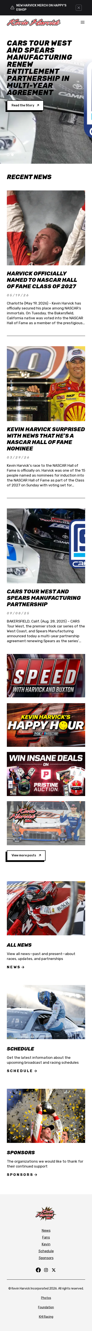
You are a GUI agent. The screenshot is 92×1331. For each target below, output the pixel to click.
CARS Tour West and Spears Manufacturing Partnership (44, 598)
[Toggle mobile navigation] (82, 22)
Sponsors (20, 1174)
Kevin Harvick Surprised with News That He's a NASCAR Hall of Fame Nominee (46, 439)
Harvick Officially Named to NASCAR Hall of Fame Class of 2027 (42, 280)
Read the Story (23, 105)
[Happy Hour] (46, 725)
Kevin (46, 1244)
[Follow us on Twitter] (53, 1270)
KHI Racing (46, 1317)
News (14, 967)
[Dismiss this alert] (79, 8)
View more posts (24, 855)
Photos (46, 1298)
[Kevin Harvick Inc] (46, 823)
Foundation (46, 1307)
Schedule (20, 1071)
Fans (46, 1237)
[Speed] (46, 676)
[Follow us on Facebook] (38, 1270)
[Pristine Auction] (46, 774)
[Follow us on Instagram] (46, 1270)
